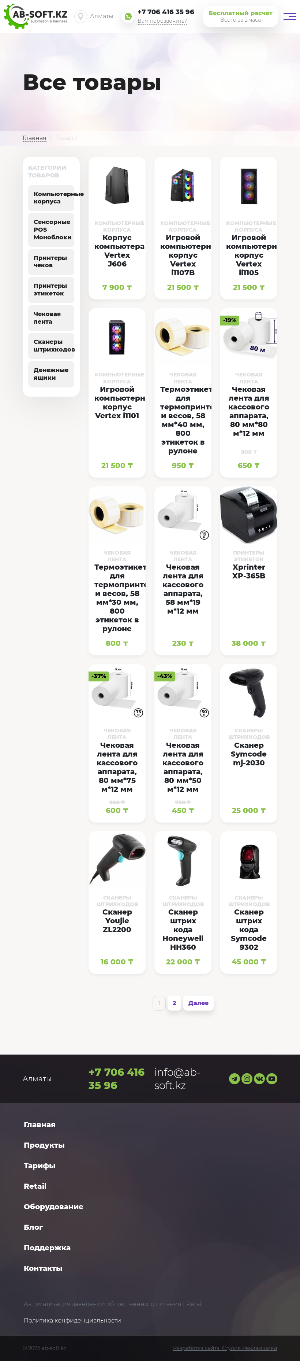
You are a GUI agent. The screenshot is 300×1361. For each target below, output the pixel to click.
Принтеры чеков (50, 261)
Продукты (44, 1145)
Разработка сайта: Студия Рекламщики (225, 1348)
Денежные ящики (51, 374)
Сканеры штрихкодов (54, 345)
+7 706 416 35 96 (166, 12)
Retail (35, 1186)
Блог (33, 1227)
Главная (40, 1124)
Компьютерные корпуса (59, 198)
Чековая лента (47, 317)
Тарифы (40, 1165)
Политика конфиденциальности (72, 1320)
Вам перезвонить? (162, 21)
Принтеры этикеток (50, 289)
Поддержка (47, 1247)
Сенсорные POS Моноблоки (53, 229)
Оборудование (53, 1206)
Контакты (43, 1268)
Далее (198, 1003)
